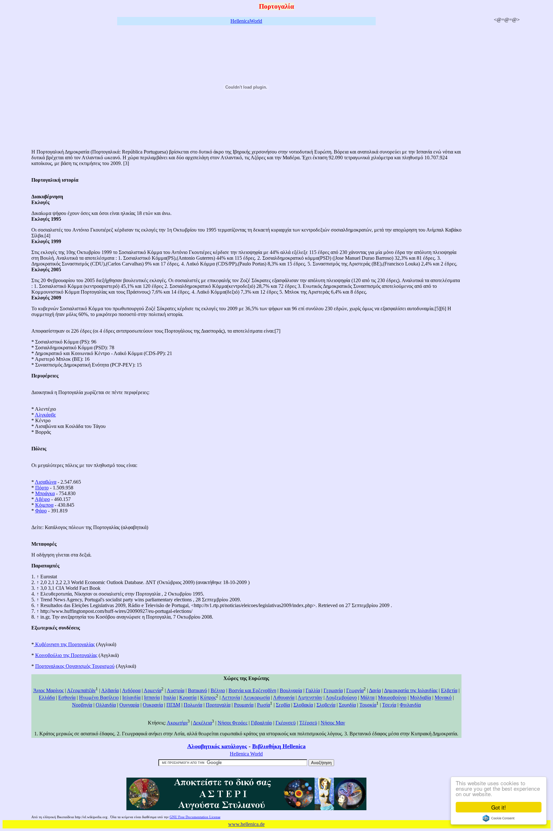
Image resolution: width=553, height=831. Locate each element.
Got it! (498, 807)
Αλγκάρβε (45, 414)
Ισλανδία (131, 697)
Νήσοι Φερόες (232, 722)
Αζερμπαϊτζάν (81, 690)
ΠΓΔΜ (173, 705)
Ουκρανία (153, 705)
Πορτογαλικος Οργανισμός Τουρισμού (75, 666)
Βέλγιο (218, 690)
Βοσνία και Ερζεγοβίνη (252, 690)
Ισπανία (152, 697)
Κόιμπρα (44, 505)
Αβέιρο (42, 499)
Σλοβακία (303, 705)
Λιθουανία (283, 697)
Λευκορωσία (256, 697)
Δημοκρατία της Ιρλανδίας (410, 690)
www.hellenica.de (246, 824)
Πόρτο (42, 487)
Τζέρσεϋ (308, 722)
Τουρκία (367, 705)
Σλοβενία (326, 705)
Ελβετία (449, 690)
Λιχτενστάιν (310, 697)
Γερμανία (333, 690)
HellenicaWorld (246, 21)
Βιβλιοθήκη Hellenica (279, 746)
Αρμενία (152, 690)
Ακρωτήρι (177, 722)
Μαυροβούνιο (392, 697)
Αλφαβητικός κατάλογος (217, 746)
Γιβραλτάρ (261, 722)
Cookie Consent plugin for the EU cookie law (499, 818)
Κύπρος (208, 697)
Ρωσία (263, 705)
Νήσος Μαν (333, 722)
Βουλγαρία (291, 690)
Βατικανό (197, 690)
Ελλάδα (47, 697)
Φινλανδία (410, 705)
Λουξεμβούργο (341, 697)
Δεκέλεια (202, 722)
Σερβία (283, 705)
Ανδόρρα (131, 690)
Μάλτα (367, 697)
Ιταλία (169, 697)
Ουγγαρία (129, 705)
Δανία (375, 690)
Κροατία (187, 697)
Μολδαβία (420, 697)
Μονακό (443, 697)
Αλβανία (110, 690)
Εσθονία (67, 697)
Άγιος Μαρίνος (48, 690)
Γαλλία (313, 690)
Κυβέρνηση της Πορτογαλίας (64, 644)
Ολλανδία (106, 705)
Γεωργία (355, 690)
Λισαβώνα (45, 482)
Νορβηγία (82, 705)
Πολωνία (193, 705)
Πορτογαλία (218, 705)
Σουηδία (347, 705)
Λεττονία (230, 697)
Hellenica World (246, 753)
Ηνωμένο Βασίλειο (99, 697)
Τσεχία (389, 705)
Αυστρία (175, 690)
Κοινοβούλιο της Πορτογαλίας (66, 655)
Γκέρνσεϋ (286, 722)
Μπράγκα (45, 493)
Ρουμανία (243, 705)
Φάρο (41, 510)
